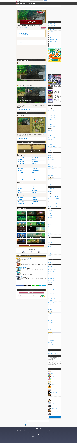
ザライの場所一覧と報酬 (51, 146)
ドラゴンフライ (50, 226)
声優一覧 (33, 203)
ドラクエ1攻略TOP (31, 245)
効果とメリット (21, 42)
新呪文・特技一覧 (50, 130)
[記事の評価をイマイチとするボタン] (23, 251)
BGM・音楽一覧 (20, 199)
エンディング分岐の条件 (51, 179)
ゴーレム (49, 222)
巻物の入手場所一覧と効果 (52, 110)
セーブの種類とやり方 (35, 197)
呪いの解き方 (50, 315)
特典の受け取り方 (34, 190)
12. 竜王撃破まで (50, 175)
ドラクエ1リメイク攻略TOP (52, 23)
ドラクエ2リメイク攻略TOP (52, 25)
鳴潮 (21, 276)
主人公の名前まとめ (35, 201)
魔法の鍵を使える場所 (35, 161)
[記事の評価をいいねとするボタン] (31, 251)
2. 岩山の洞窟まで (50, 157)
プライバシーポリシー (42, 430)
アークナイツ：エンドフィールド (26, 258)
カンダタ (49, 213)
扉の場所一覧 (34, 163)
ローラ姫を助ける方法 (51, 300)
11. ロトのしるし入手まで (51, 173)
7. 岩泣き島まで (50, 166)
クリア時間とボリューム (35, 179)
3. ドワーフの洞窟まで (51, 159)
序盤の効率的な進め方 (51, 313)
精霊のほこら (50, 191)
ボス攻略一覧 (50, 210)
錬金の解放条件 (20, 192)
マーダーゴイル (50, 231)
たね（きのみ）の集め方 (51, 126)
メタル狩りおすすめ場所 (35, 170)
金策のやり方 (34, 172)
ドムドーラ (49, 206)
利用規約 (37, 430)
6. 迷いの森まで (50, 164)
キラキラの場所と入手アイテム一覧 (54, 37)
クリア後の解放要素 (20, 179)
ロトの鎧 (49, 257)
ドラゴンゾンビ (50, 224)
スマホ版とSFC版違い (21, 201)
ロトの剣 (49, 251)
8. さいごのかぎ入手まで (51, 168)
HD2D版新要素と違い (21, 203)
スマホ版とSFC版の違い (51, 340)
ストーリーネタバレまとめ (53, 46)
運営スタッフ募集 (22, 430)
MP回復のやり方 (20, 190)
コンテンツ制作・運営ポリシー (30, 430)
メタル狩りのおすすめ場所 (52, 150)
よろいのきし (50, 217)
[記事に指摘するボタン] (39, 251)
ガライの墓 (49, 198)
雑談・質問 (56, 353)
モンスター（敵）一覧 (51, 262)
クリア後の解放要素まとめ (52, 307)
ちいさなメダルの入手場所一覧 (23, 34)
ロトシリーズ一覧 (34, 168)
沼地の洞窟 (56, 196)
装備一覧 (49, 246)
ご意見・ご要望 (50, 353)
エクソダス (49, 233)
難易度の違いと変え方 (21, 205)
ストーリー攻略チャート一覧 (53, 29)
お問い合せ (56, 430)
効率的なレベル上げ (20, 170)
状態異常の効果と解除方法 (52, 318)
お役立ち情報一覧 (50, 266)
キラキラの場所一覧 (35, 157)
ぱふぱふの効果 (34, 188)
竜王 (49, 235)
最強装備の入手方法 (20, 168)
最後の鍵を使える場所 (21, 163)
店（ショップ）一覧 (51, 302)
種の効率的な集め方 (20, 172)
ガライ (56, 203)
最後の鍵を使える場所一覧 (52, 119)
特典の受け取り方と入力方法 (52, 144)
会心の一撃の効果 (20, 188)
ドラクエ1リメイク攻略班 (23, 27)
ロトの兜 (49, 255)
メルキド (56, 206)
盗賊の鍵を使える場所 (21, 161)
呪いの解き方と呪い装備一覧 (53, 41)
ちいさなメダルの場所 (21, 157)
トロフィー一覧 (34, 159)
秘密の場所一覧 (20, 159)
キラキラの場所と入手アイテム (52, 115)
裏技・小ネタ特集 (20, 197)
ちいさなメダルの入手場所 (52, 269)
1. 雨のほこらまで (50, 155)
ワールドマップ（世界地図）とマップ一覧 (55, 33)
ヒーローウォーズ (23, 267)
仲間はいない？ (20, 186)
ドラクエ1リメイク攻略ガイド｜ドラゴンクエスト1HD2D (26, 3)
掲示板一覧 (49, 351)
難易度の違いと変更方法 (51, 137)
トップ (14, 430)
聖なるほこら (57, 198)
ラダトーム (49, 203)
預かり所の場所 (34, 192)
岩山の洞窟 (49, 196)
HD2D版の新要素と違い (53, 31)
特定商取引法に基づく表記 (50, 430)
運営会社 (17, 430)
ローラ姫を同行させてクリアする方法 (24, 109)
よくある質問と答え (35, 199)
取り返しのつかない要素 (51, 304)
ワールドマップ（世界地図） (52, 188)
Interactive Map (62, 430)
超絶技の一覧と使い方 (51, 139)
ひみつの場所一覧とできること (23, 33)
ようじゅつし (50, 215)
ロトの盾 (49, 253)
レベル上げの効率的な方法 (52, 289)
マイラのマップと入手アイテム (23, 138)
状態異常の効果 (34, 186)
